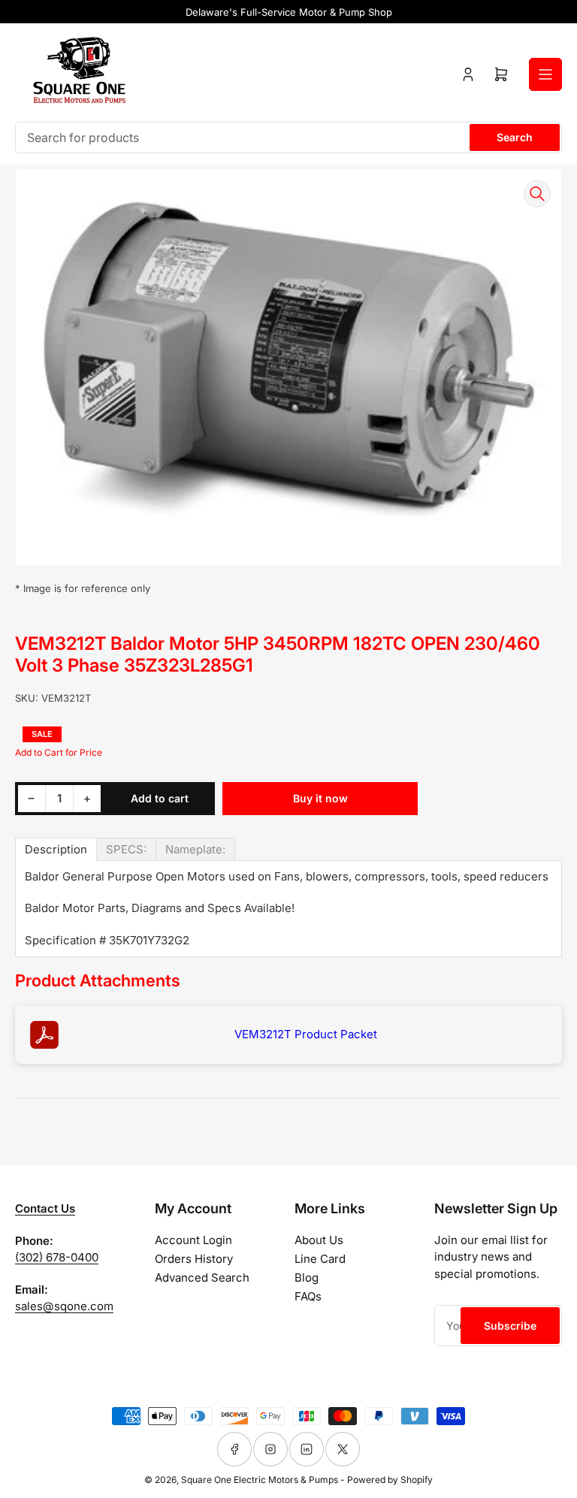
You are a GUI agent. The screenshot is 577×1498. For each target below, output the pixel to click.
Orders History (194, 1259)
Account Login (193, 1240)
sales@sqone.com (64, 1306)
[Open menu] (545, 74)
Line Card (320, 1259)
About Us (319, 1240)
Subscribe (510, 1325)
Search (515, 137)
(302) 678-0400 (56, 1257)
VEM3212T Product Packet (305, 1034)
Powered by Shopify (390, 1479)
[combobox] (288, 137)
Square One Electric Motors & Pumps (259, 1479)
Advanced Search (202, 1277)
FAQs (308, 1296)
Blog (307, 1277)
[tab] (56, 849)
